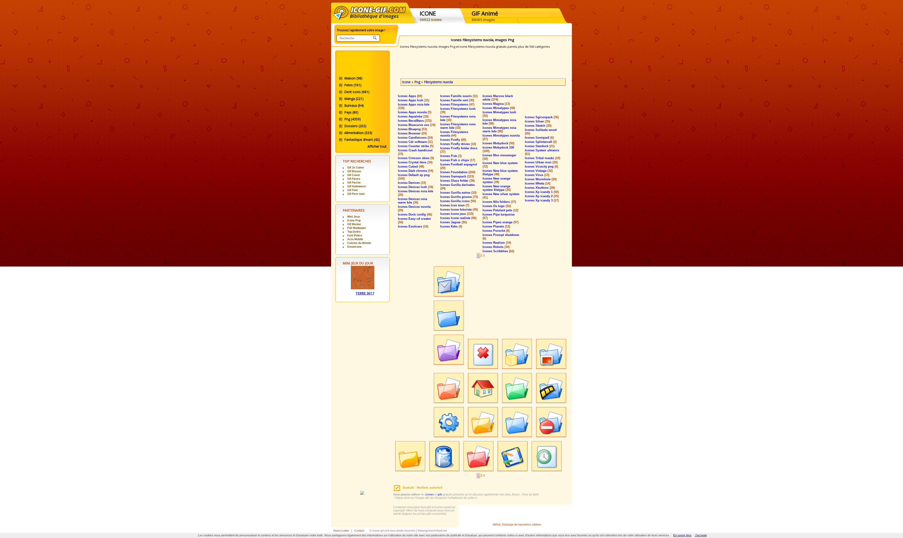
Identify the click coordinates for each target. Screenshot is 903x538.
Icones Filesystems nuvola (454, 133)
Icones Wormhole (541, 179)
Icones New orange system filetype (497, 188)
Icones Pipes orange (501, 222)
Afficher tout (377, 146)
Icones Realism (497, 242)
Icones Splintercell (541, 142)
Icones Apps (410, 96)
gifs (440, 494)
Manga (354, 98)
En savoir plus (682, 535)
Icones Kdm (451, 226)
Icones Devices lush (415, 187)
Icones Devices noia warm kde (412, 200)
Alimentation (358, 132)
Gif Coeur (353, 175)
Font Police (354, 235)
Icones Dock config (415, 214)
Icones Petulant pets (500, 210)
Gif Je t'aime (355, 167)
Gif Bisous (354, 171)
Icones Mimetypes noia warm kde (499, 129)
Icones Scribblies (498, 251)
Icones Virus (537, 175)
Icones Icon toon (454, 205)
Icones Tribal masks (542, 158)
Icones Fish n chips (457, 160)
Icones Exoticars (413, 226)
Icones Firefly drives (458, 144)
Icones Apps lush (413, 100)
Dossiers (355, 126)
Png (352, 119)
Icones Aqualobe (413, 116)
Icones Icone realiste (458, 218)
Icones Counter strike (415, 146)
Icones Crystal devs (415, 162)
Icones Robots (496, 247)
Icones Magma (496, 104)
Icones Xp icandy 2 (542, 196)
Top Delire (354, 231)
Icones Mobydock (498, 143)
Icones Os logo (497, 206)
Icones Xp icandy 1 (542, 192)
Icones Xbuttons (540, 187)
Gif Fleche (354, 182)
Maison (353, 78)
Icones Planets (496, 226)
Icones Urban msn (541, 162)
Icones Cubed (411, 166)
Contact (359, 530)
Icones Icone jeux (456, 214)
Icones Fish (451, 156)
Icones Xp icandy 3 (542, 200)
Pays (351, 112)
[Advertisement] (362, 64)
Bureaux (354, 105)
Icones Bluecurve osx (416, 125)
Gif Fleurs (353, 179)
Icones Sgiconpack (542, 117)
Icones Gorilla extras (458, 192)
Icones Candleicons (415, 137)
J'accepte (701, 535)
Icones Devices (412, 183)
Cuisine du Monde (359, 243)
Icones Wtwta (537, 183)
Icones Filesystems (457, 104)
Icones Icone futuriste (459, 209)
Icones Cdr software (415, 142)
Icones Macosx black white (498, 97)
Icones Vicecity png (541, 166)
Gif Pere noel (355, 194)
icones (429, 494)
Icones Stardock (539, 146)
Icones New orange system (496, 180)
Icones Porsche (496, 230)
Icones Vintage (539, 171)
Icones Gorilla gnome (459, 197)
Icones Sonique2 (539, 137)
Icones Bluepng (412, 129)
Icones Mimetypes (499, 108)
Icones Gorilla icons (458, 201)
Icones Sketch (538, 125)
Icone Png (353, 220)
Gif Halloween (356, 186)
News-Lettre (341, 530)
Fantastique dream (362, 139)
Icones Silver (537, 121)
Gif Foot (352, 190)
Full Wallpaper (356, 228)
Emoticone (354, 246)
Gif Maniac (354, 224)
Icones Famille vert (457, 100)
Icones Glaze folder (457, 180)
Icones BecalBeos (415, 120)
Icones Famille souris (459, 96)
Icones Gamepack (457, 176)
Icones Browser (412, 133)
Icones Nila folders (499, 202)
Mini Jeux (353, 216)
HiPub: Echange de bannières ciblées (517, 524)
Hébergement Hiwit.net (432, 530)
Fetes (352, 85)
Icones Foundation (457, 172)
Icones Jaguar (453, 222)
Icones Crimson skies (416, 158)
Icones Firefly (453, 139)
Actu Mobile (355, 239)
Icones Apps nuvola (414, 112)
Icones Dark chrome (415, 171)
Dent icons (356, 92)
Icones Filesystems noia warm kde (457, 126)
